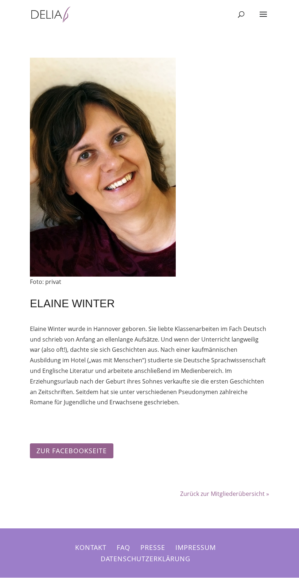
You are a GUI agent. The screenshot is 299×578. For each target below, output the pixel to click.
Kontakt (90, 547)
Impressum (195, 547)
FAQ (123, 547)
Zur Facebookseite (71, 450)
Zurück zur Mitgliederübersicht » (224, 494)
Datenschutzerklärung (145, 558)
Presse (152, 547)
